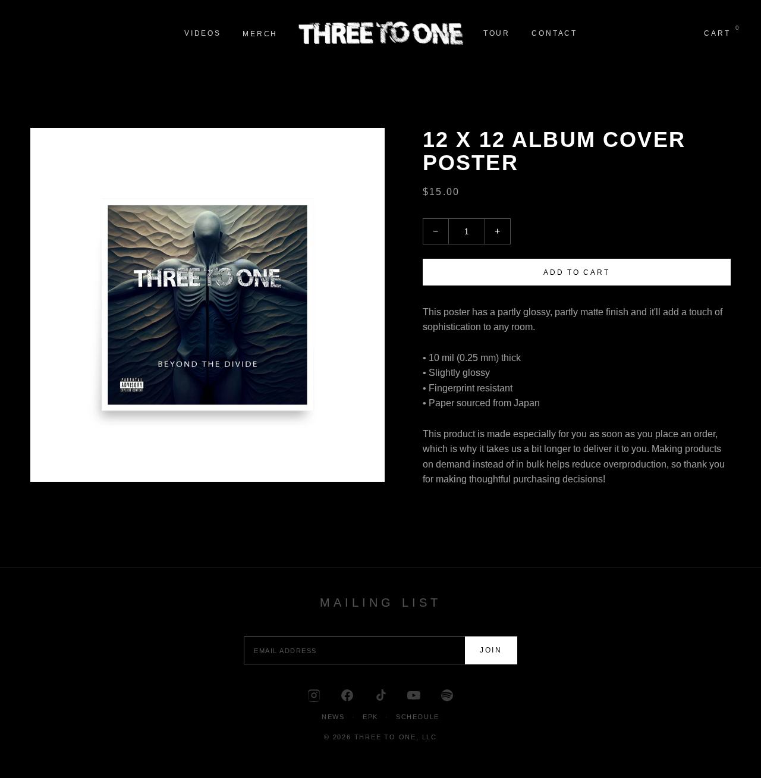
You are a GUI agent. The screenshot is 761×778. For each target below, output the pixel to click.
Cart (717, 32)
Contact (554, 33)
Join (491, 650)
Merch (260, 34)
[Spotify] (447, 695)
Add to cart (576, 272)
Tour (496, 33)
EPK (370, 716)
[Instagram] (314, 695)
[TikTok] (380, 695)
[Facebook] (347, 695)
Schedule (417, 716)
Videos (202, 33)
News (333, 716)
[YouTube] (414, 695)
